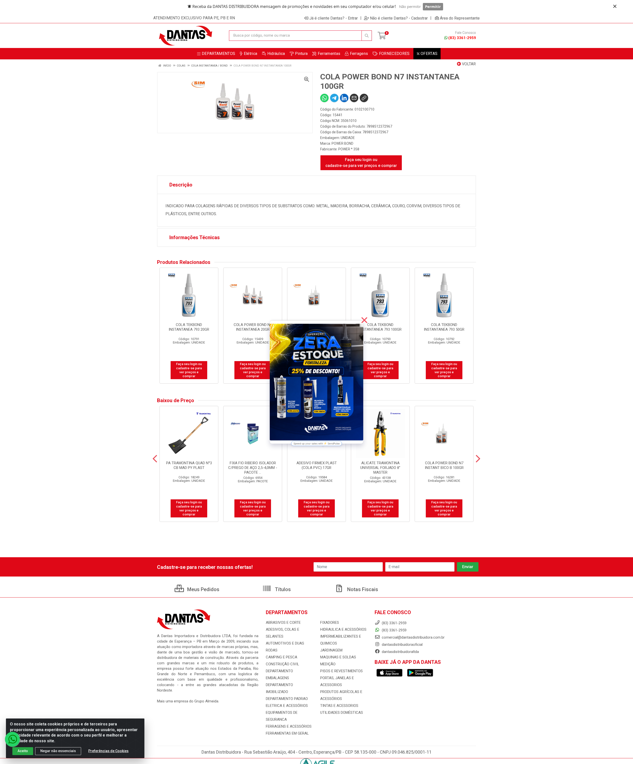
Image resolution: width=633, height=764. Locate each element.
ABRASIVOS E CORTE (283, 622)
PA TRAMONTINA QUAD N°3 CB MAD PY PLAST (189, 465)
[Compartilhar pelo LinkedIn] (344, 98)
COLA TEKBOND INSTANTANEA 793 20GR (189, 327)
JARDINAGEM (331, 650)
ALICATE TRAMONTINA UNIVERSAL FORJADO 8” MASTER (380, 468)
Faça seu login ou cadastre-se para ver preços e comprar (361, 162)
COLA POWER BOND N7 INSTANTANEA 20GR (253, 327)
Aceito (23, 751)
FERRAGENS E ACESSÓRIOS (289, 726)
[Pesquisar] (367, 35)
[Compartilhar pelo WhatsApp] (324, 98)
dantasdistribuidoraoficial (402, 644)
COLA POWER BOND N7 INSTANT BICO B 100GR (444, 465)
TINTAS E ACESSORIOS (339, 705)
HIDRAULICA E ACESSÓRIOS (343, 629)
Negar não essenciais (58, 751)
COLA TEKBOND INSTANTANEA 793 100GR (380, 327)
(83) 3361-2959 (462, 38)
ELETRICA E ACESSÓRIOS (287, 705)
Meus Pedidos (202, 589)
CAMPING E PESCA (281, 657)
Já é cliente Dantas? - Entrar (333, 18)
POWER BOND (342, 143)
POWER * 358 (348, 149)
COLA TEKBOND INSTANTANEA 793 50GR (444, 327)
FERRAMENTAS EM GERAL (287, 733)
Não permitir (410, 6)
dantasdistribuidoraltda (400, 651)
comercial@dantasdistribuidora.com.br (413, 637)
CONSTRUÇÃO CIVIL (282, 664)
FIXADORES (329, 622)
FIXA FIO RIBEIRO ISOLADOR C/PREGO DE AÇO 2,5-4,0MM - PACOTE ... (252, 468)
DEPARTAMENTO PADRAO (287, 698)
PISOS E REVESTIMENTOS (341, 671)
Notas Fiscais (362, 589)
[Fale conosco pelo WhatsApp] (12, 739)
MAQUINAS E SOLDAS (338, 657)
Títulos (282, 589)
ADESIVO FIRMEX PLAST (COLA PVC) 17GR (316, 465)
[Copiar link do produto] (364, 98)
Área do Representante (460, 18)
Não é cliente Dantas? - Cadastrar (399, 18)
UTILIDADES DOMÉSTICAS (341, 712)
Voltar (468, 64)
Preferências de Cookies (108, 751)
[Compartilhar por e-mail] (354, 98)
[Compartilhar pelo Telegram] (334, 98)
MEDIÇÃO (328, 664)
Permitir (433, 6)
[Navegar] (155, 458)
